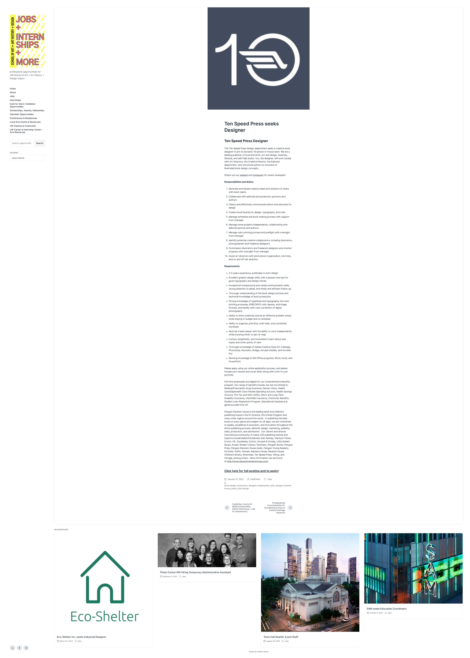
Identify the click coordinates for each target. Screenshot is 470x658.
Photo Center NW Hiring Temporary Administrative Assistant (195, 572)
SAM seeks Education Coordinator (387, 608)
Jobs (12, 96)
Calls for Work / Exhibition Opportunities (22, 105)
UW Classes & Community (23, 126)
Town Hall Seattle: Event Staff (281, 636)
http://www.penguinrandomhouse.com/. (248, 461)
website (244, 175)
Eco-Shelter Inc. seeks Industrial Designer (81, 636)
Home (13, 88)
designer (253, 485)
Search (39, 143)
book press (242, 485)
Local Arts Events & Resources (25, 122)
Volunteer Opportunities (22, 114)
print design (243, 488)
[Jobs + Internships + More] (27, 41)
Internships (15, 100)
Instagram (258, 175)
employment (264, 485)
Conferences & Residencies (23, 118)
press (234, 488)
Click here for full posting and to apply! (251, 471)
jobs (273, 485)
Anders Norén (262, 652)
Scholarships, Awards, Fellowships (27, 110)
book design (230, 485)
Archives (14, 152)
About (13, 92)
